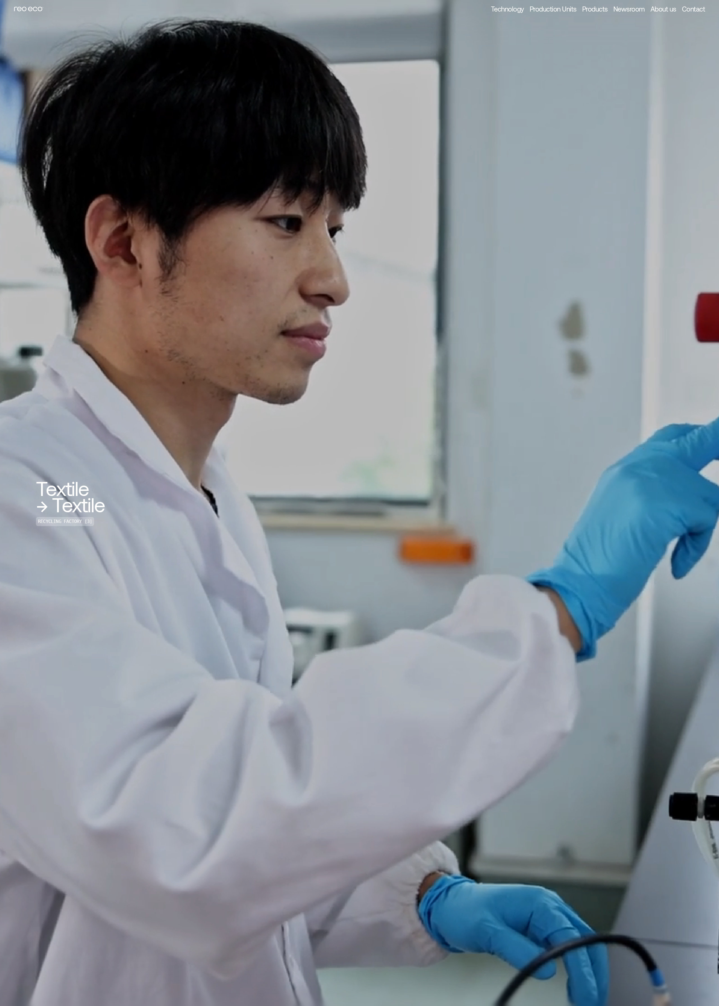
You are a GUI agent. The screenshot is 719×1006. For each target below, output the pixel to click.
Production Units (553, 9)
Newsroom (629, 9)
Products (595, 9)
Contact (693, 9)
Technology (507, 9)
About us (663, 9)
